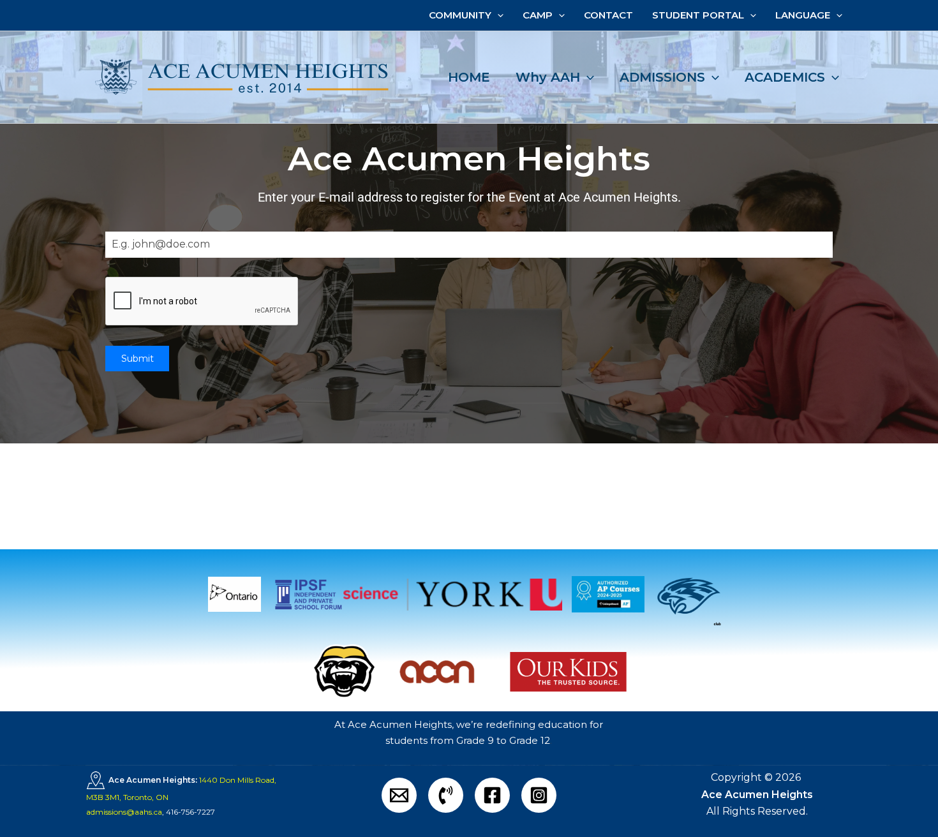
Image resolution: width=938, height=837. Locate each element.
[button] (497, 15)
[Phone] (445, 795)
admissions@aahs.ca (124, 812)
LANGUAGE (802, 15)
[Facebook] (492, 795)
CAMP (538, 15)
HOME (469, 77)
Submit (137, 358)
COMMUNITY (460, 15)
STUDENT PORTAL (698, 15)
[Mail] (399, 795)
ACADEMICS (785, 77)
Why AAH (548, 77)
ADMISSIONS (662, 77)
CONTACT (608, 15)
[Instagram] (538, 795)
